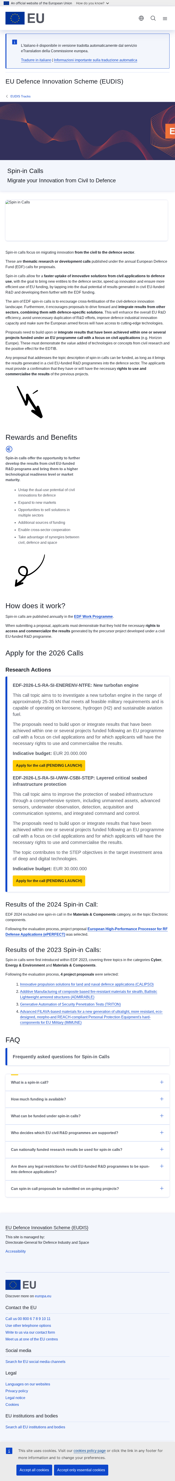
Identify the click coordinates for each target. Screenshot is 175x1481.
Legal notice (15, 1398)
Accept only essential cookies (81, 1470)
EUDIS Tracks (20, 96)
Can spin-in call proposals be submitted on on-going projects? (65, 1189)
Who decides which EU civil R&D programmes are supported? (64, 1133)
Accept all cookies (34, 1470)
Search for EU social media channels (35, 1362)
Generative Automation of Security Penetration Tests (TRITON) (70, 1004)
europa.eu (43, 1296)
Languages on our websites (27, 1384)
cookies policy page (90, 1451)
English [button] (141, 18)
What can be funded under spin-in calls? (46, 1116)
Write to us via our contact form (30, 1332)
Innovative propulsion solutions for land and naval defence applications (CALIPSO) (87, 984)
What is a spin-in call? (30, 1082)
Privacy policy (16, 1391)
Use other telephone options (28, 1326)
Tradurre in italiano (36, 60)
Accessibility (15, 1251)
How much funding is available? (38, 1099)
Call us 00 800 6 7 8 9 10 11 (28, 1319)
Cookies (12, 1405)
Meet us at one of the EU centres (31, 1339)
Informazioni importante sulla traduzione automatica (95, 60)
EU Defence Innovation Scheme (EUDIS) (46, 1227)
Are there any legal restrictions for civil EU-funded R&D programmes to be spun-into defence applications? (80, 1169)
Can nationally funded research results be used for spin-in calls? (66, 1150)
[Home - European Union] (24, 18)
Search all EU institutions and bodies (35, 1427)
